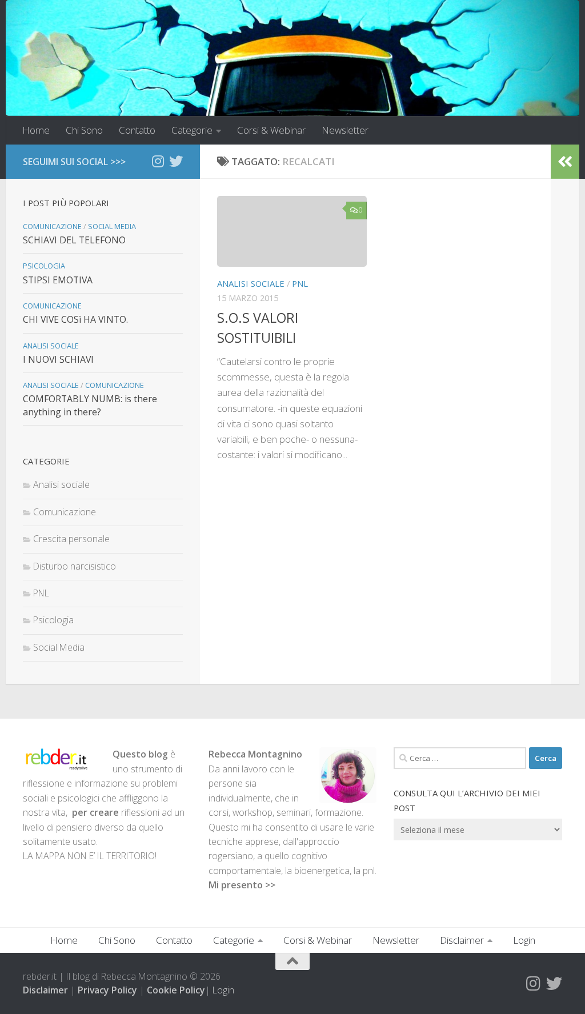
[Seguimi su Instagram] (158, 161)
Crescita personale (71, 538)
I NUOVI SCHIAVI (58, 359)
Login (524, 940)
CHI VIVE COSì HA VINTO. (75, 319)
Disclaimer (462, 940)
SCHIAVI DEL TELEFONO (74, 240)
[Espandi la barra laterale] (565, 162)
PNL (300, 283)
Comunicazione (52, 226)
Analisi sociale (251, 283)
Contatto (137, 130)
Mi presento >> (242, 885)
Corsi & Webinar (271, 130)
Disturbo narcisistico (74, 566)
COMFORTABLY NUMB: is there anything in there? (90, 405)
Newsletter (345, 130)
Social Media (112, 226)
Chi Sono (84, 130)
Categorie (192, 130)
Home (36, 130)
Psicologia (44, 265)
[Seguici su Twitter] (176, 161)
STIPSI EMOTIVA (58, 280)
